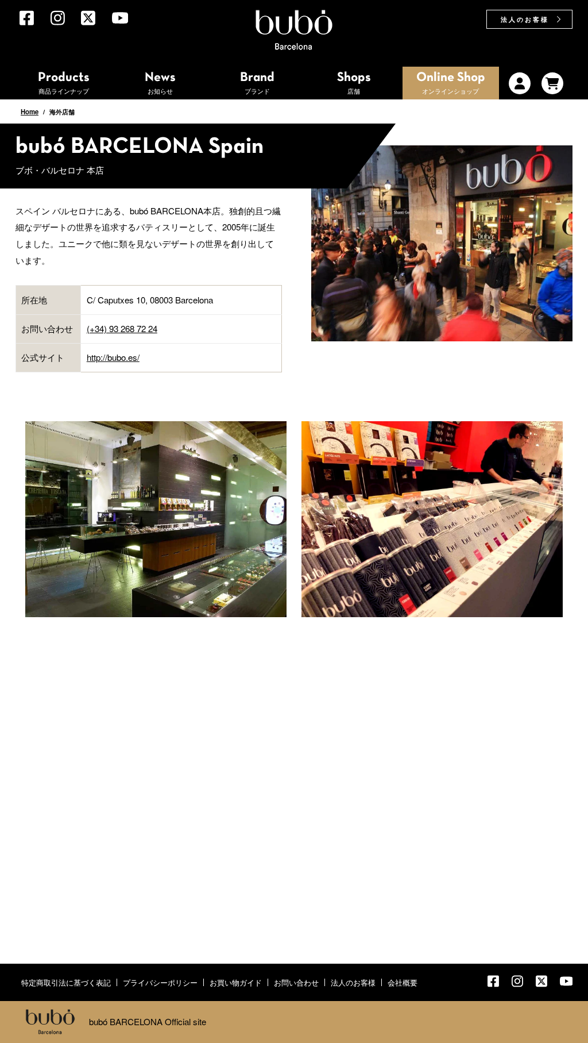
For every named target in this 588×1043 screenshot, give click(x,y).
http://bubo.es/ (113, 357)
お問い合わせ (296, 982)
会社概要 (402, 982)
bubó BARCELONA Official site (147, 1021)
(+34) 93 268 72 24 (122, 328)
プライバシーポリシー (160, 982)
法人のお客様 (525, 19)
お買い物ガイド (236, 982)
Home (29, 111)
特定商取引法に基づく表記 (66, 982)
